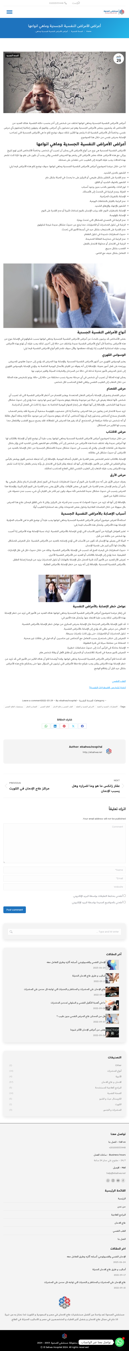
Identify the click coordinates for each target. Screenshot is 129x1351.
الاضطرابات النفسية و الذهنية (107, 707)
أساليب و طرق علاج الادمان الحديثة (88, 975)
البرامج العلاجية (118, 1214)
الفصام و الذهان (31, 707)
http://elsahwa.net (92, 752)
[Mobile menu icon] (9, 12)
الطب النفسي (119, 681)
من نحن (121, 1206)
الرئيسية (122, 1198)
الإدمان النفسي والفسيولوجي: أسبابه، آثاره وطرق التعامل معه (76, 962)
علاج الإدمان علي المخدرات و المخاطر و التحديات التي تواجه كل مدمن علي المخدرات (64, 989)
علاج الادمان (120, 1222)
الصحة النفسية (13, 55)
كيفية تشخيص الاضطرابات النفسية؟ (107, 687)
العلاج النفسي (45, 707)
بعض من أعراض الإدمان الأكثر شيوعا (87, 1029)
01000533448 (56, 3)
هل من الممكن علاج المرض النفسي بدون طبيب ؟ (81, 1016)
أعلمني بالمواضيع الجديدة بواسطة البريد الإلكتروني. (97, 902)
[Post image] (112, 965)
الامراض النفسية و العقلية (85, 707)
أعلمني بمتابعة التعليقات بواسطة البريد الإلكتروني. (98, 895)
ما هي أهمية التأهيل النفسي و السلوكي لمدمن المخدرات (78, 1002)
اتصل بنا (122, 1239)
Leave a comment (31, 700)
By (66, 700)
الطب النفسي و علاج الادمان (63, 707)
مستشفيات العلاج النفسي (14, 707)
